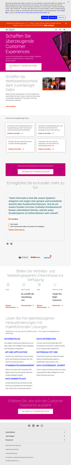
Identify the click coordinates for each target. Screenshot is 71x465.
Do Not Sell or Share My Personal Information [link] (19, 457)
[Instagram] (42, 426)
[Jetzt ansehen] (54, 83)
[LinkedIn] (33, 426)
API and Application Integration (16, 352)
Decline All (53, 17)
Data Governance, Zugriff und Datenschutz (51, 365)
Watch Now (56, 305)
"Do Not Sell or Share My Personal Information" (31, 12)
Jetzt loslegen (10, 436)
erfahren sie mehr (13, 133)
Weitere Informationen (17, 221)
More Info (61, 17)
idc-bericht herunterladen (23, 66)
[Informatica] (10, 29)
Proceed (44, 17)
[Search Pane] (60, 30)
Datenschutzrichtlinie (12, 449)
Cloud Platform (10, 432)
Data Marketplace (15, 379)
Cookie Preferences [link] (11, 453)
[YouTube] (38, 426)
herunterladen (26, 305)
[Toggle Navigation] (64, 30)
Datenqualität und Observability (47, 352)
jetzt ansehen (11, 106)
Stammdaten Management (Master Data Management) (19, 365)
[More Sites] (56, 30)
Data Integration (46, 339)
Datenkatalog (12, 339)
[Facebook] (29, 426)
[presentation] (7, 244)
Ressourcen (9, 440)
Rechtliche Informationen (13, 445)
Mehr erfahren (49, 25)
